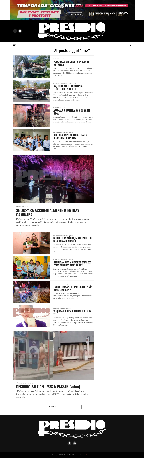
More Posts (53, 406)
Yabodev (89, 455)
